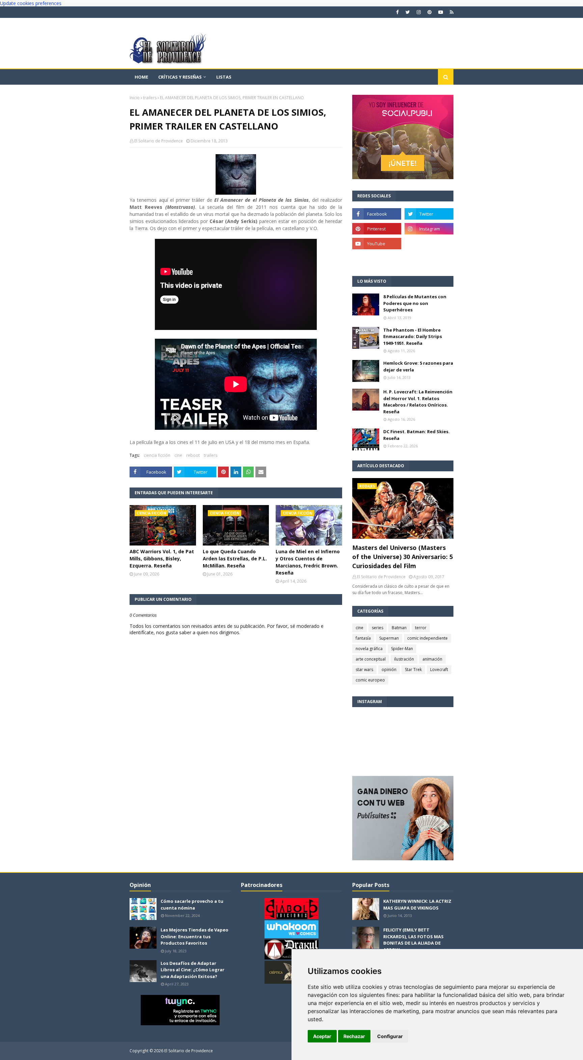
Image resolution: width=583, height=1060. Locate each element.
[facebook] (397, 12)
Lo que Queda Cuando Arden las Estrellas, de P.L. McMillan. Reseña (235, 558)
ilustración (404, 659)
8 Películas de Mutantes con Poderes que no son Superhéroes (414, 303)
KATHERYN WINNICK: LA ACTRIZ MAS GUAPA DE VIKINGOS (417, 904)
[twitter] (408, 12)
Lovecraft (439, 669)
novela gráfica (369, 648)
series (377, 628)
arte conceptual (371, 659)
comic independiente (427, 638)
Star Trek (413, 669)
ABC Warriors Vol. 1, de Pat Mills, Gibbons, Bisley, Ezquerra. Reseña (162, 558)
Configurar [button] (390, 1036)
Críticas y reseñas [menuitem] (180, 77)
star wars (364, 669)
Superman (389, 638)
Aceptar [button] (322, 1036)
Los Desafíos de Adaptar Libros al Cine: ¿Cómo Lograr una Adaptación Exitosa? (192, 969)
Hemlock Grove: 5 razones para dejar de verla (418, 366)
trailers (150, 98)
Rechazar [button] (354, 1036)
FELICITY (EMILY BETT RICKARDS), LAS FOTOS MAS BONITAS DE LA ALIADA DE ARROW (413, 940)
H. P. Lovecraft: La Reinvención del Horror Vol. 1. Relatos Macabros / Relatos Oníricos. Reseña (417, 402)
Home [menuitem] (141, 77)
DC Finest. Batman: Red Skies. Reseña (416, 434)
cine (178, 455)
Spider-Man (402, 648)
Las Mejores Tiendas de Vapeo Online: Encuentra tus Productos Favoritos (194, 936)
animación (432, 659)
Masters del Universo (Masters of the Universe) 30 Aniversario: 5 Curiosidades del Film (402, 556)
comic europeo (370, 680)
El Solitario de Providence (158, 141)
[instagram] (418, 12)
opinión (389, 669)
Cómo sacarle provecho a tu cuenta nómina (192, 904)
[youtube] (441, 12)
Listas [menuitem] (223, 77)
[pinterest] (429, 12)
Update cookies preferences (30, 3)
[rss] (450, 12)
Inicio (135, 98)
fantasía (363, 638)
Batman (399, 628)
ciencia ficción (157, 455)
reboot (193, 455)
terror (420, 628)
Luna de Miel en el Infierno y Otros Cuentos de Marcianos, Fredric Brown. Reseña (308, 562)
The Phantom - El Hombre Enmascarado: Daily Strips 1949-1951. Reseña (412, 336)
